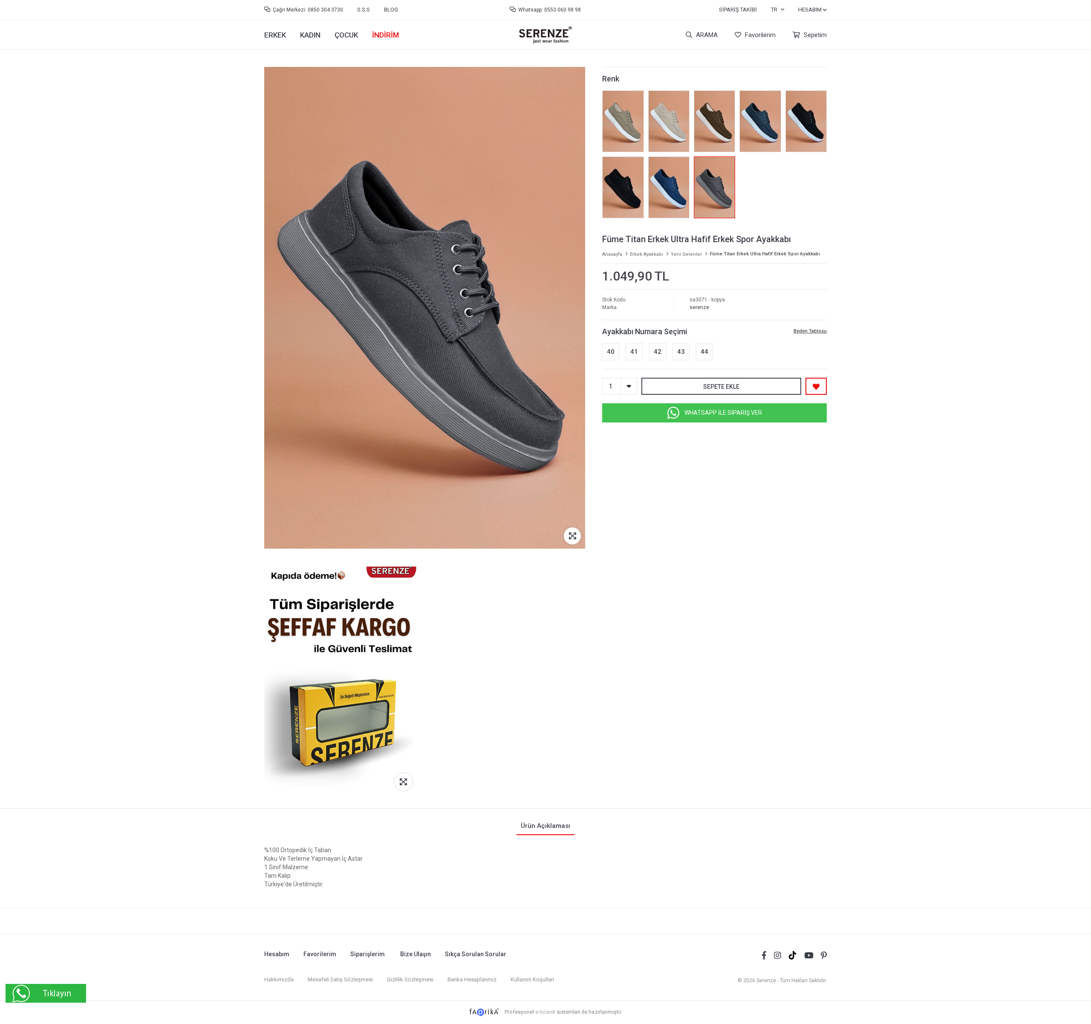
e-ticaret (545, 1012)
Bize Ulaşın (415, 954)
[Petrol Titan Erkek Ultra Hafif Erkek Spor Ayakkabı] (760, 121)
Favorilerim (759, 35)
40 (611, 352)
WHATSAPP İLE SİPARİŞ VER (723, 412)
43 (681, 352)
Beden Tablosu (810, 331)
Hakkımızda (279, 979)
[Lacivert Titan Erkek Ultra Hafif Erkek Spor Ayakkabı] (669, 187)
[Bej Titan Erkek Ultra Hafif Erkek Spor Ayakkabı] (669, 121)
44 (704, 352)
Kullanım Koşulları (532, 979)
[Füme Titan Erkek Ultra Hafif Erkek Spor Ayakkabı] (714, 187)
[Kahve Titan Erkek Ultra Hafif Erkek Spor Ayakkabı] (714, 121)
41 (634, 352)
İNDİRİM (385, 35)
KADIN (310, 35)
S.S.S (363, 9)
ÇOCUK (346, 35)
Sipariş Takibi (738, 9)
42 (657, 352)
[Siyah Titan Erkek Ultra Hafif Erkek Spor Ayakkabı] (623, 187)
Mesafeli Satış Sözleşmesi (340, 979)
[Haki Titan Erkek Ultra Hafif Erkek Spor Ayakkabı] (623, 121)
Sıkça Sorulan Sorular (475, 954)
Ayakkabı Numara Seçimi (644, 331)
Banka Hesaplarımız (471, 979)
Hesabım (276, 954)
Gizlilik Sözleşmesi (410, 979)
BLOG (391, 9)
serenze (699, 307)
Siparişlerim (367, 954)
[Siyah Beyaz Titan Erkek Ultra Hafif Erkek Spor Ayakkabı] (806, 121)
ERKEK (275, 35)
